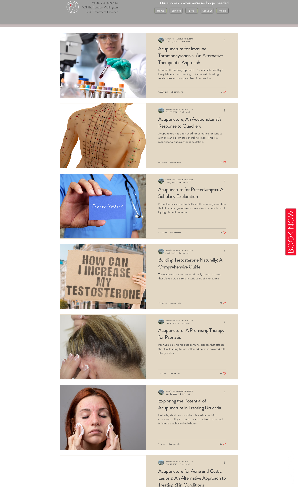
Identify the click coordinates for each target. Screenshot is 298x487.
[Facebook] (291, 481)
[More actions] (225, 40)
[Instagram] (291, 467)
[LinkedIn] (291, 452)
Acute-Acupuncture (105, 2)
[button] (207, 10)
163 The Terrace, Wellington (100, 7)
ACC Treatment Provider (102, 11)
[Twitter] (291, 474)
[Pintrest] (291, 459)
